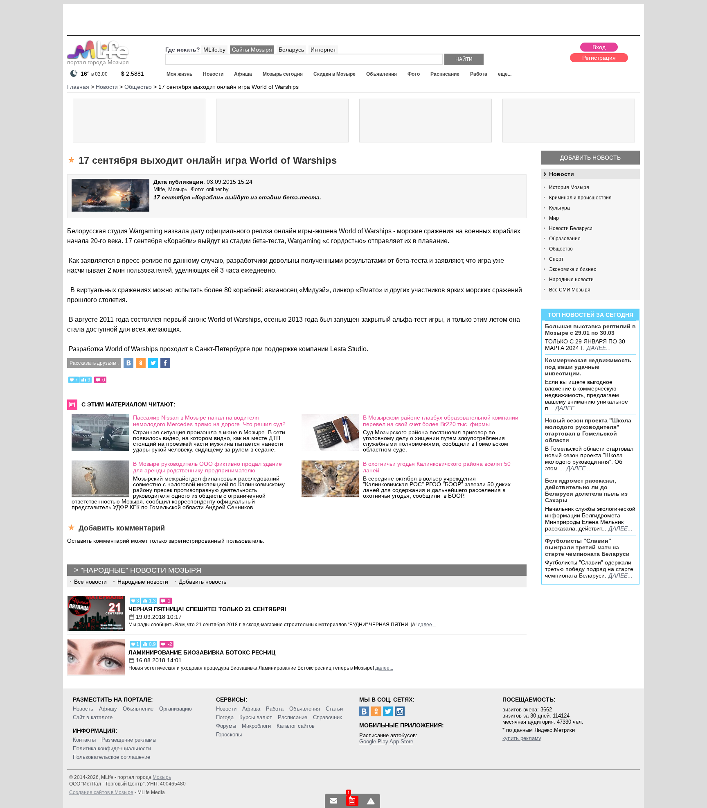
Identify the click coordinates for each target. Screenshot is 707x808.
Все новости (90, 581)
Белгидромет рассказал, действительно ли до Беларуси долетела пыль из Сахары (586, 490)
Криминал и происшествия (580, 198)
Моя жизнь (179, 74)
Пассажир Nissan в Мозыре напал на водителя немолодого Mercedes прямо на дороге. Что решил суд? (209, 420)
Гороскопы (229, 734)
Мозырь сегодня (283, 74)
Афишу (108, 709)
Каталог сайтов (296, 726)
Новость (83, 709)
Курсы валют (255, 717)
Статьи (334, 709)
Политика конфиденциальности (112, 748)
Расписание (444, 74)
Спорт (556, 259)
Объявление (138, 709)
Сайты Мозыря (252, 49)
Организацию (175, 709)
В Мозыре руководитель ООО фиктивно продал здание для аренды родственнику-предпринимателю (207, 467)
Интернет (323, 49)
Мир (554, 218)
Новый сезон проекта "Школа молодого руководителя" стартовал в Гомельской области (588, 430)
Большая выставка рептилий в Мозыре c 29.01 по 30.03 (590, 329)
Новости (213, 74)
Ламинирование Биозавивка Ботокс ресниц (201, 652)
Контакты (84, 740)
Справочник (327, 717)
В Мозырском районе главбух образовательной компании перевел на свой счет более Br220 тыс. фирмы (440, 420)
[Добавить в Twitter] (153, 363)
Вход (599, 47)
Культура (559, 208)
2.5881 (132, 73)
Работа (478, 74)
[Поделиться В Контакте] (128, 363)
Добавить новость (590, 157)
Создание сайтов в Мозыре (101, 792)
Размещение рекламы (128, 740)
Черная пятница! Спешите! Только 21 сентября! (207, 609)
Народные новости (571, 279)
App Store (401, 741)
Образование (565, 238)
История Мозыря (569, 187)
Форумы (226, 726)
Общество (561, 249)
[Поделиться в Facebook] (165, 363)
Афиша (243, 74)
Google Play (373, 741)
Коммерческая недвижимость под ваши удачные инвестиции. (588, 367)
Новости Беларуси (570, 228)
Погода (225, 717)
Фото (414, 74)
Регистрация (599, 57)
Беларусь (291, 49)
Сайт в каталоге (93, 717)
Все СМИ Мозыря (569, 290)
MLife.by (214, 49)
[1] (352, 801)
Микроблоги (256, 726)
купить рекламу (521, 738)
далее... (599, 348)
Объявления (381, 74)
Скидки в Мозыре (334, 74)
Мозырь (162, 777)
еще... (504, 74)
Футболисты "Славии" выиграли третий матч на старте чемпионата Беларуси (587, 547)
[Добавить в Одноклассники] (141, 363)
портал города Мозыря (98, 62)
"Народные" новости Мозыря (141, 570)
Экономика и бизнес (572, 269)
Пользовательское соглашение (111, 757)
